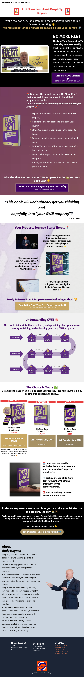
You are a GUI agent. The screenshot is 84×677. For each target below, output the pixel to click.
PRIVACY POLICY (62, 645)
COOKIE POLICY (61, 651)
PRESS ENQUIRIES (62, 654)
